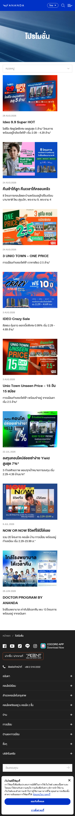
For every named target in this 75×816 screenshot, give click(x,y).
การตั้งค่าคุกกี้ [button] (37, 810)
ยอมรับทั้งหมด (37, 801)
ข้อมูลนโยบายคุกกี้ (41, 794)
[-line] (27, 646)
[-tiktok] (20, 646)
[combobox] (37, 68)
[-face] (4, 646)
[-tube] (12, 646)
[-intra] (35, 646)
